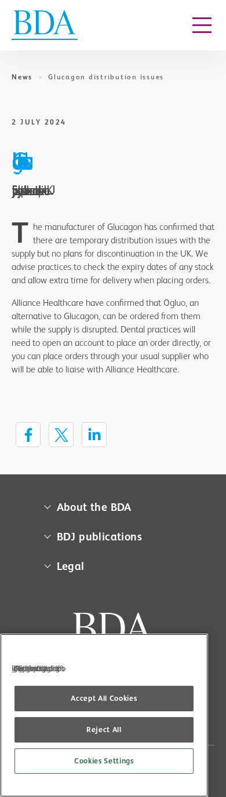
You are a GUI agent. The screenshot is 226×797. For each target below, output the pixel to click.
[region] (104, 715)
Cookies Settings (104, 760)
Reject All (104, 729)
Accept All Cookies (104, 698)
